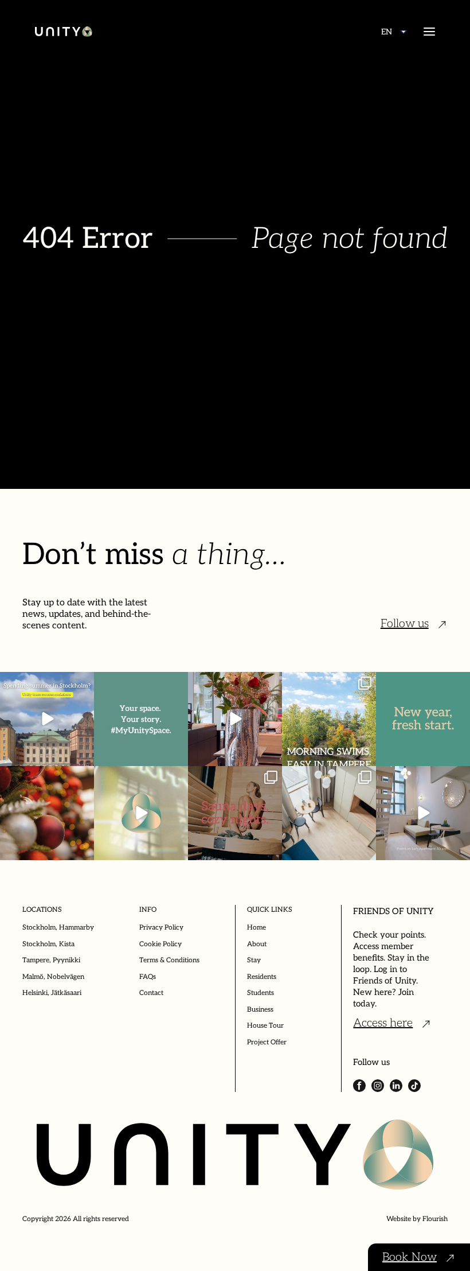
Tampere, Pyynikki (51, 960)
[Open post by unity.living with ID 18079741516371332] (423, 813)
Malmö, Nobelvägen (53, 977)
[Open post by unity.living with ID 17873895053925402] (329, 813)
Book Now (409, 1257)
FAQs (147, 977)
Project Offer (267, 1042)
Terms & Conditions (169, 960)
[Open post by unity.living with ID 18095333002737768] (329, 719)
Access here (383, 1023)
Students (260, 993)
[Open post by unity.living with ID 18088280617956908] (235, 813)
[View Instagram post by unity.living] (84, 755)
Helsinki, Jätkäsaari (51, 993)
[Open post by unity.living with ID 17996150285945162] (141, 719)
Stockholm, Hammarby (58, 927)
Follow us (405, 624)
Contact (151, 993)
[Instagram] (377, 1085)
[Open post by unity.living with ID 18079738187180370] (47, 813)
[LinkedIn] (396, 1085)
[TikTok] (414, 1085)
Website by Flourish (417, 1219)
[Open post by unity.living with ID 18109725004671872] (235, 719)
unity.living (46, 687)
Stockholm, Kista (48, 944)
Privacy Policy (161, 927)
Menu (429, 31)
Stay (254, 960)
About (257, 944)
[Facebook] (359, 1085)
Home (256, 927)
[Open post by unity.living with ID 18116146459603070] (141, 813)
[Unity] (63, 31)
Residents (261, 977)
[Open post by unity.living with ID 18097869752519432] (47, 719)
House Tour (265, 1025)
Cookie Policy (160, 944)
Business (260, 1009)
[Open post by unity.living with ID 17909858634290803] (423, 719)
